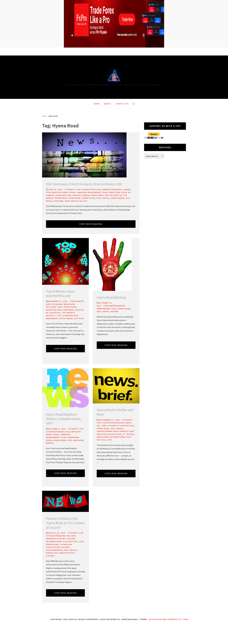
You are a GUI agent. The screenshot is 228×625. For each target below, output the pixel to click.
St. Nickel (128, 434)
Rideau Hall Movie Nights (60, 553)
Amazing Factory (66, 536)
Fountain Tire (63, 195)
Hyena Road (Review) (111, 297)
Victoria (79, 318)
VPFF (70, 440)
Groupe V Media (81, 195)
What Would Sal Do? (76, 201)
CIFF (81, 541)
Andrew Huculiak (55, 539)
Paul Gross (103, 198)
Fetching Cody (54, 307)
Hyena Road (61, 198)
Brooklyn (69, 304)
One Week (68, 310)
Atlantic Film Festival (121, 426)
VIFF (110, 440)
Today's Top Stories (78, 189)
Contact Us (122, 104)
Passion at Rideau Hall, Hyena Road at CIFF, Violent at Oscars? (65, 523)
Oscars (65, 547)
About (107, 104)
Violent (50, 556)
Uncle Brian (66, 318)
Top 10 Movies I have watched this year (60, 293)
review (114, 311)
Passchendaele (54, 550)
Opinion (76, 301)
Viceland (58, 201)
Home (97, 104)
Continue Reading (90, 224)
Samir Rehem (117, 198)
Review (109, 306)
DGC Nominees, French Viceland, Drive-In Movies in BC (84, 184)
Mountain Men (54, 310)
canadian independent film (92, 192)
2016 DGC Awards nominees (107, 189)
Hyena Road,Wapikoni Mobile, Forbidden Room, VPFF (64, 418)
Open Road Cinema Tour (82, 198)
